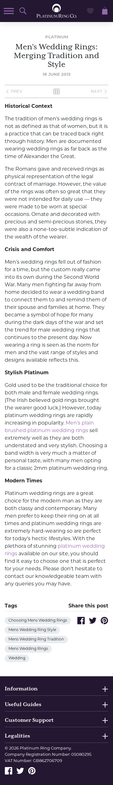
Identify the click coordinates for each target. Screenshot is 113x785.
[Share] (81, 620)
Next (96, 92)
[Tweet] (93, 620)
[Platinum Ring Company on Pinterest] (32, 770)
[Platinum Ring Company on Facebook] (9, 770)
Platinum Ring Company (45, 748)
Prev (16, 92)
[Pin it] (104, 620)
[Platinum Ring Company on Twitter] (20, 770)
